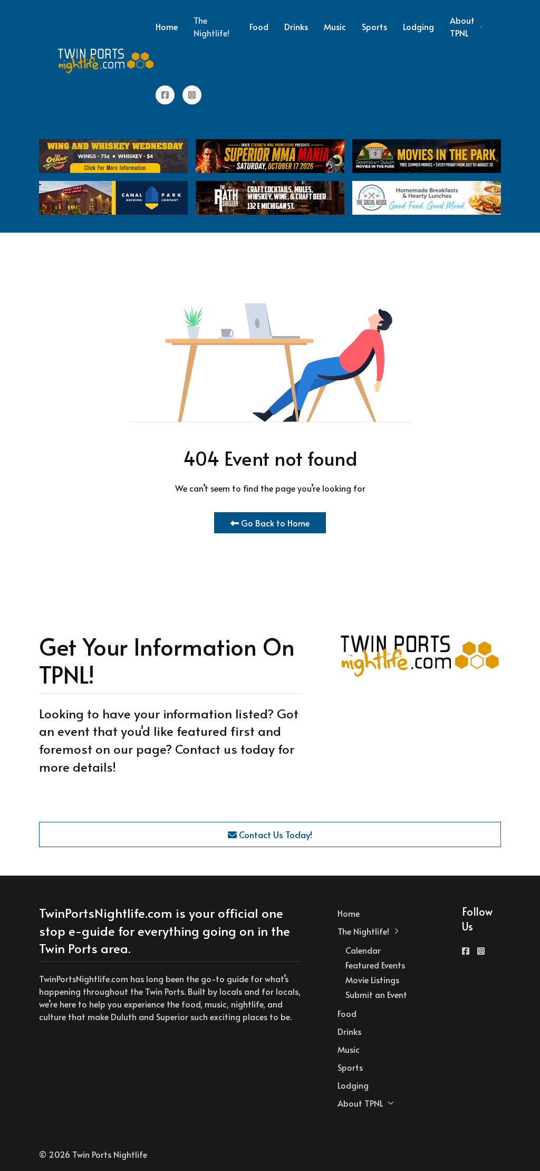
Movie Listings (372, 979)
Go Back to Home (274, 523)
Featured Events (375, 965)
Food (258, 26)
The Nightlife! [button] (211, 26)
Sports (374, 26)
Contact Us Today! (274, 834)
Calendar (363, 950)
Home (167, 26)
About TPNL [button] (462, 26)
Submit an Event (376, 994)
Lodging (418, 26)
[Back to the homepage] (106, 60)
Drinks (296, 26)
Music (335, 26)
